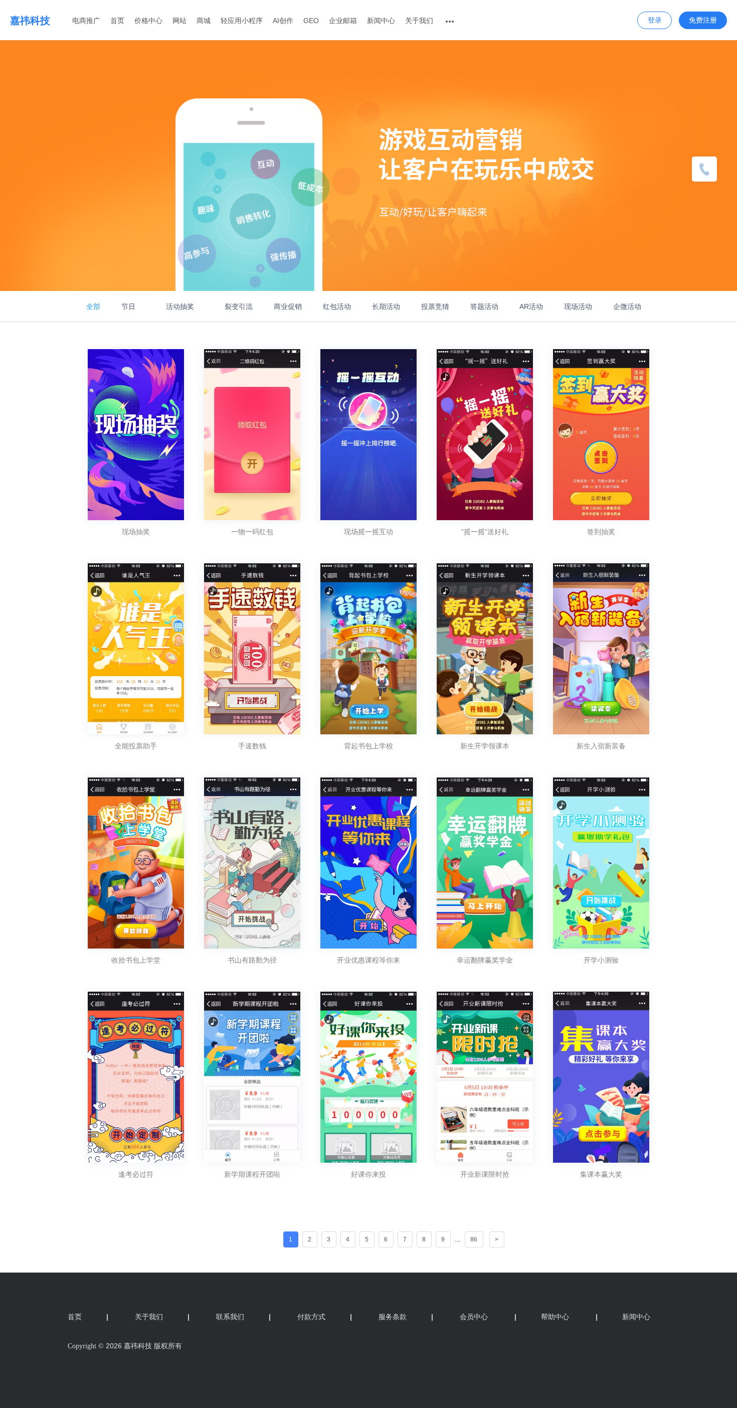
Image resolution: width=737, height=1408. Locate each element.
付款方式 (324, 1317)
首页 (117, 21)
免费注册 (703, 20)
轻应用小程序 (242, 21)
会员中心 (474, 1317)
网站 (179, 21)
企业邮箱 (343, 21)
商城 (204, 21)
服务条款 (406, 1317)
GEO (311, 21)
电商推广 (86, 21)
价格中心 (148, 21)
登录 (655, 20)
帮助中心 (541, 1317)
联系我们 (243, 1317)
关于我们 (419, 21)
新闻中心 (381, 21)
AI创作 (283, 21)
